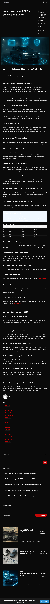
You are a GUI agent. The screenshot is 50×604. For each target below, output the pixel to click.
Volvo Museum (14, 133)
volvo (4, 8)
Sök (3, 460)
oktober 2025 (8, 413)
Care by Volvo (42, 278)
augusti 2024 (8, 441)
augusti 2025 (8, 417)
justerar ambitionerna (13, 246)
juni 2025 (7, 422)
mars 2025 (7, 429)
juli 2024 (7, 444)
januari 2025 (8, 434)
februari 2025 (8, 432)
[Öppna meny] (46, 2)
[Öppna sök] (44, 2)
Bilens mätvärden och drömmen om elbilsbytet (20, 473)
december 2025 (8, 408)
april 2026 (7, 405)
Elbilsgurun (6, 32)
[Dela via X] (41, 30)
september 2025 (9, 415)
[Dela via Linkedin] (43, 30)
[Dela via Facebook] (38, 30)
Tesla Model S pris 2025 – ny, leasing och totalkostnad (23, 484)
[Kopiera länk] (38, 33)
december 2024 (8, 437)
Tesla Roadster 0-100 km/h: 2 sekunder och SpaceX (22, 490)
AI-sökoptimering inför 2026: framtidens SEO (20, 479)
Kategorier (5, 452)
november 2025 (8, 410)
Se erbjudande (44, 601)
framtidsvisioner (17, 303)
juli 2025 (7, 420)
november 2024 (9, 439)
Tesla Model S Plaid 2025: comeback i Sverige (20, 496)
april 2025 (7, 427)
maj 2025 (7, 425)
